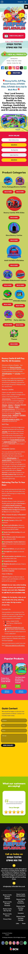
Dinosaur (11, 407)
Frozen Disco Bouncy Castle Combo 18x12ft (5, 679)
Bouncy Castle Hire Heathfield (20, 895)
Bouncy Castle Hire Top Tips (7, 909)
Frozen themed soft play (17, 439)
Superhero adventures (8, 409)
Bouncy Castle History (7, 915)
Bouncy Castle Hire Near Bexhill (21, 908)
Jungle (17, 407)
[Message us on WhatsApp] (25, 67)
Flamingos (23, 415)
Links (17, 923)
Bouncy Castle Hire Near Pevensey (7, 903)
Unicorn (10, 405)
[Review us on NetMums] (17, 67)
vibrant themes (6, 398)
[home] (2, 2)
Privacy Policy (7, 919)
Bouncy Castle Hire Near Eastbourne (21, 901)
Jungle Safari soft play (10, 441)
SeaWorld (16, 415)
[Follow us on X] (21, 67)
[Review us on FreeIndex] (6, 67)
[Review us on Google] (10, 67)
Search (14, 160)
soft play (4, 431)
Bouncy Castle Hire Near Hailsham (7, 896)
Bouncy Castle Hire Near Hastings (21, 918)
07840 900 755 (14, 47)
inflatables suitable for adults (10, 419)
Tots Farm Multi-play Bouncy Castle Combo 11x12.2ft (20, 680)
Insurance (21, 913)
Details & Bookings (7, 692)
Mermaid (17, 405)
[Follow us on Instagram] (13, 67)
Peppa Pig (18, 413)
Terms (23, 923)
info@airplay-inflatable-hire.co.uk (14, 627)
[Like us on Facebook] (2, 67)
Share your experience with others (15, 645)
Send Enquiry (8, 745)
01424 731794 (14, 44)
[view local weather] (14, 73)
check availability (16, 36)
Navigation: (20, 1)
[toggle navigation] (25, 2)
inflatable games (11, 458)
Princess (4, 405)
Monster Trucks (6, 415)
